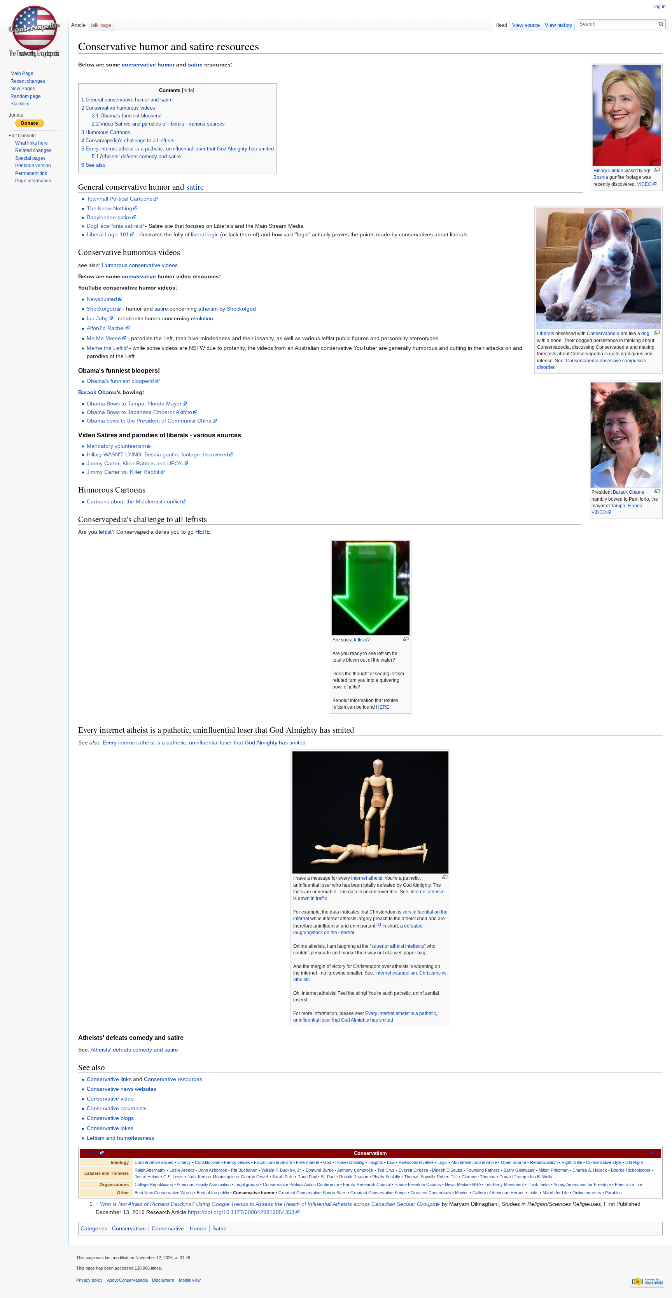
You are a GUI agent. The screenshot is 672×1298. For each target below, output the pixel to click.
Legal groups (246, 1184)
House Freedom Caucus (417, 1184)
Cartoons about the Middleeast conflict (134, 501)
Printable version (33, 165)
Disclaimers (163, 1280)
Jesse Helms (147, 1176)
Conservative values (154, 1162)
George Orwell (254, 1176)
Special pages (30, 158)
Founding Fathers (483, 1170)
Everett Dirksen (413, 1170)
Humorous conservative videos (140, 265)
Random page (25, 96)
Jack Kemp (198, 1176)
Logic (443, 1162)
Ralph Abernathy (150, 1170)
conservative (139, 64)
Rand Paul (307, 1176)
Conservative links (109, 1079)
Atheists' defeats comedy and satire (134, 1049)
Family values (237, 1162)
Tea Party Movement (504, 1184)
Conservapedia (603, 333)
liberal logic (205, 234)
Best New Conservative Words (164, 1192)
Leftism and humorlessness (120, 1138)
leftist (105, 532)
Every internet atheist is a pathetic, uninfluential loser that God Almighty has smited (204, 742)
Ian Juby (97, 318)
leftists (360, 640)
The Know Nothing (109, 208)
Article (78, 25)
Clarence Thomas (478, 1176)
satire (195, 64)
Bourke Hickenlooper (631, 1170)
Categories (93, 1228)
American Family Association (204, 1184)
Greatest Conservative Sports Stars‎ (312, 1192)
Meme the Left (104, 348)
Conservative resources (173, 1079)
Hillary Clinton (608, 170)
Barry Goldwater (519, 1170)
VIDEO (644, 184)
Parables (613, 1192)
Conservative (168, 1228)
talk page (101, 25)
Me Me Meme (104, 338)
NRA (476, 1184)
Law (391, 1162)
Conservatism (129, 1228)
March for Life (555, 1192)
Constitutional (207, 1162)
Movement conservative (474, 1162)
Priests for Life (628, 1184)
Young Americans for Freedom (582, 1184)
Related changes (33, 150)
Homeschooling (349, 1162)
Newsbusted (102, 299)
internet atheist (366, 878)
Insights (375, 1162)
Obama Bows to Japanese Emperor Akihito (139, 412)
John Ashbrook (213, 1170)
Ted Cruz (386, 1170)
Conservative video (110, 1098)
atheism (208, 309)
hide (188, 90)
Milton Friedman (554, 1170)
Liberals (545, 333)
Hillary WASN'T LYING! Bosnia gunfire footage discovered (157, 454)
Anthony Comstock (355, 1170)
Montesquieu (225, 1176)
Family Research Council (366, 1184)
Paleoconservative (416, 1162)
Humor (198, 1228)
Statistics (19, 104)
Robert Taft (447, 1176)
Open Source (513, 1162)
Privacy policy (89, 1280)
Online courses (586, 1192)
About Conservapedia (127, 1280)
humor (166, 64)
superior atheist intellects (397, 946)
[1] (378, 924)
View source (526, 25)
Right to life (572, 1162)
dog (645, 333)
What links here (31, 143)
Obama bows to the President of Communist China (149, 421)
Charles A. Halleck (589, 1170)
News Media (456, 1184)
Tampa (618, 505)
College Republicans (154, 1184)
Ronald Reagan (353, 1176)
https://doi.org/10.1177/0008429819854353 (241, 1212)
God (327, 1162)
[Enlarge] (657, 170)
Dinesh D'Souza (447, 1170)
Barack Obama (628, 492)
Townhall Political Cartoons (119, 199)
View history (558, 25)
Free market (307, 1162)
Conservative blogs (110, 1118)
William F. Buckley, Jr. (281, 1170)
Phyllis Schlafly (386, 1176)
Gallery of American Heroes (498, 1192)
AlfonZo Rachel (105, 328)
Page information (33, 180)
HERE (202, 532)
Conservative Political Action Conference (301, 1184)
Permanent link (31, 173)
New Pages (22, 88)
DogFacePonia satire (112, 226)
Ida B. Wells (541, 1176)
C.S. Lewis (173, 1176)
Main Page (21, 73)
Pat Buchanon (244, 1170)
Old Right (634, 1162)
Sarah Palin (283, 1176)
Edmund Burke (320, 1170)
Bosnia (600, 177)
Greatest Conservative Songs (378, 1192)
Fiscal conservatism (273, 1162)
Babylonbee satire (109, 217)
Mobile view (190, 1280)
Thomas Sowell (418, 1176)
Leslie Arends (182, 1170)
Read (501, 25)
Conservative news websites (121, 1089)
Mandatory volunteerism (116, 446)
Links (533, 1192)
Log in (659, 6)
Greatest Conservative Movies (440, 1192)
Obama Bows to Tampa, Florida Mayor (134, 403)
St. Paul (328, 1176)
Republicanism (544, 1162)
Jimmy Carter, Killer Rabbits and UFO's (135, 463)
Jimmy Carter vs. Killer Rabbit (123, 472)
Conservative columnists (117, 1108)
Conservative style (603, 1162)
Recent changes (27, 81)
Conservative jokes (110, 1128)
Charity (184, 1162)
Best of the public (213, 1192)
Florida (635, 505)
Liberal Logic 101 (108, 234)
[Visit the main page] (34, 31)
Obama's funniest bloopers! (120, 381)
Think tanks (539, 1184)
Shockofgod (101, 309)
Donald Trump (512, 1176)
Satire (219, 1228)
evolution (202, 318)
